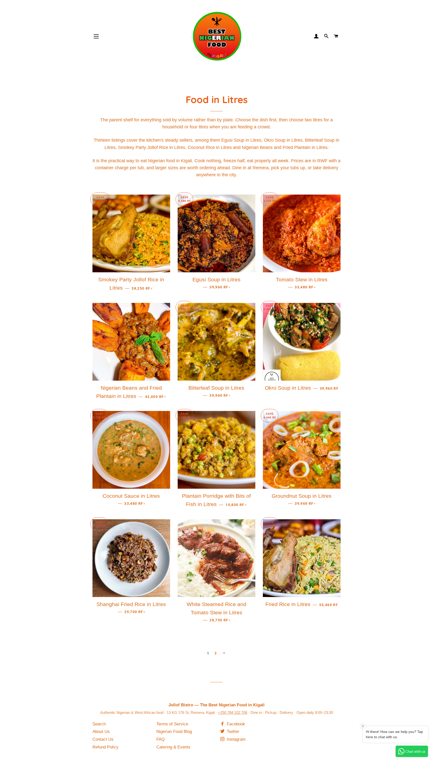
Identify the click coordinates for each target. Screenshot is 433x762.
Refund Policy (105, 747)
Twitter (232, 731)
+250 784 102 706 (232, 712)
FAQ (160, 739)
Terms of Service (172, 724)
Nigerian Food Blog (174, 731)
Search (99, 724)
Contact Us (103, 739)
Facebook (235, 724)
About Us (101, 731)
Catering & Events (173, 747)
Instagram (236, 739)
